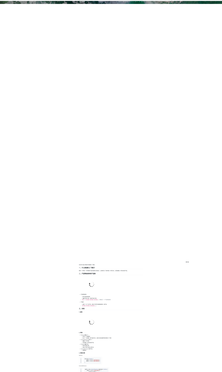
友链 (133, 1)
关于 (137, 1)
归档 (125, 1)
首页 (121, 1)
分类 (129, 1)
